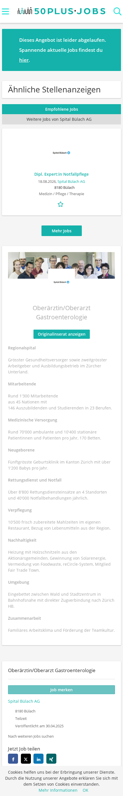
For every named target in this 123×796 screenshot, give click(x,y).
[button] (112, 50)
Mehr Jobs (62, 230)
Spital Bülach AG (71, 181)
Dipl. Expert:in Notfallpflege (61, 174)
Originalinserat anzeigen (62, 334)
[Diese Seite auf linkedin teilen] (38, 759)
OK (85, 790)
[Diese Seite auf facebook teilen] (13, 759)
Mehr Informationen (58, 790)
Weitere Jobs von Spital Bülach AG (59, 119)
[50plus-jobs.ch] (62, 9)
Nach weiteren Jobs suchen (31, 736)
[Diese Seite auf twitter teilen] (26, 759)
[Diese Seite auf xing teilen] (51, 759)
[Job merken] (61, 204)
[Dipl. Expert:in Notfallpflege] (61, 152)
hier (24, 60)
